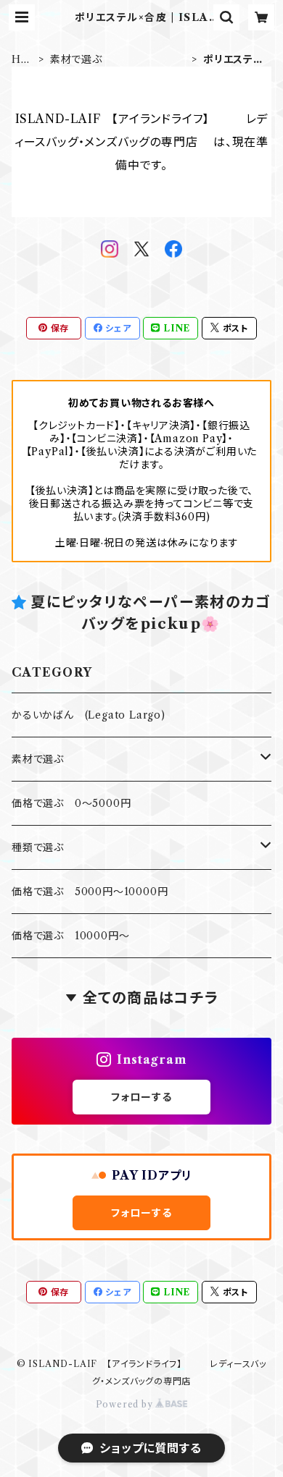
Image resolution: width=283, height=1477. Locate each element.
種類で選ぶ (102, 847)
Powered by (126, 1404)
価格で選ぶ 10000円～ (70, 935)
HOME (21, 60)
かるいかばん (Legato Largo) (88, 714)
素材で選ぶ (119, 59)
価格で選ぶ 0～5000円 (71, 803)
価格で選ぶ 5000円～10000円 (90, 891)
